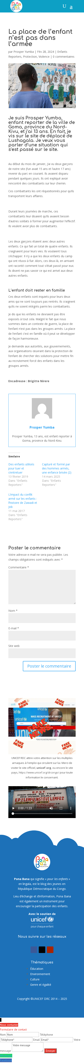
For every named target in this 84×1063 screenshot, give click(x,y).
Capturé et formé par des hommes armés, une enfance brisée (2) (56, 468)
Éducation (36, 969)
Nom (13, 611)
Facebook (6, 1060)
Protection (30, 56)
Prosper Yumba (23, 52)
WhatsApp (6, 1055)
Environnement (40, 974)
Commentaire (18, 567)
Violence (44, 56)
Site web (14, 646)
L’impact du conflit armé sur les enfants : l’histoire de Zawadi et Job (22, 501)
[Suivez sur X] (42, 949)
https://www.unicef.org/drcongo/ (39, 772)
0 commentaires (63, 56)
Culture (35, 979)
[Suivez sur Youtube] (50, 949)
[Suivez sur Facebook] (34, 949)
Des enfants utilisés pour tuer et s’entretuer (21, 468)
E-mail (13, 628)
